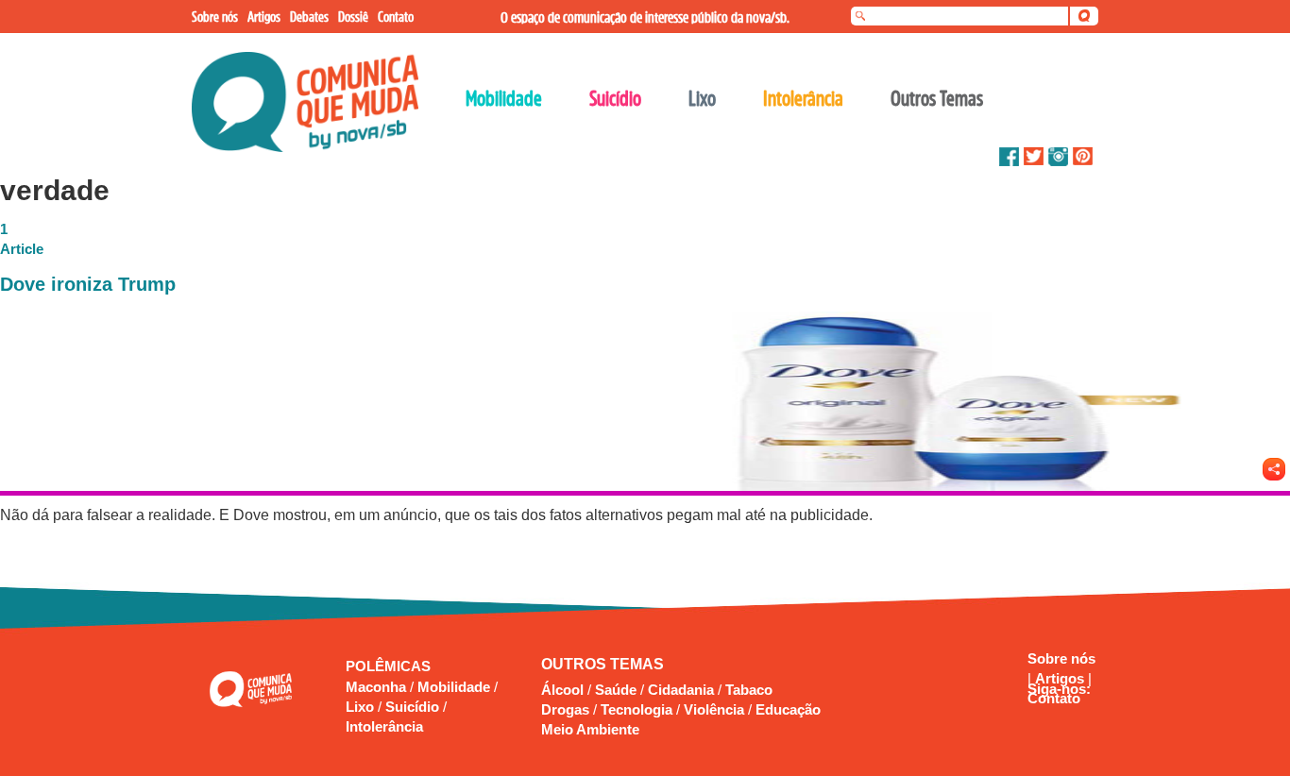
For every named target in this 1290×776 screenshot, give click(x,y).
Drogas (565, 709)
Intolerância (384, 726)
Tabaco (748, 690)
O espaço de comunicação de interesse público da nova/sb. (645, 17)
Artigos (1061, 678)
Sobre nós (1061, 658)
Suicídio (414, 707)
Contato (1053, 698)
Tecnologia (636, 709)
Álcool (562, 690)
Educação (788, 709)
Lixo (362, 707)
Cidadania (681, 690)
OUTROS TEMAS (602, 664)
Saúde (616, 690)
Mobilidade (455, 687)
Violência (714, 709)
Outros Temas (937, 98)
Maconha (378, 687)
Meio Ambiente (590, 729)
